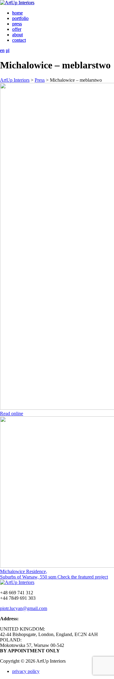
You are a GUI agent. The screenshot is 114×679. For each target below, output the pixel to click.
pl (7, 50)
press (17, 23)
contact (19, 40)
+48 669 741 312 (16, 592)
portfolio (20, 18)
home (17, 12)
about (17, 34)
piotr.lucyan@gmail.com (23, 608)
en (2, 50)
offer (16, 29)
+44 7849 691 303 (18, 598)
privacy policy (26, 671)
